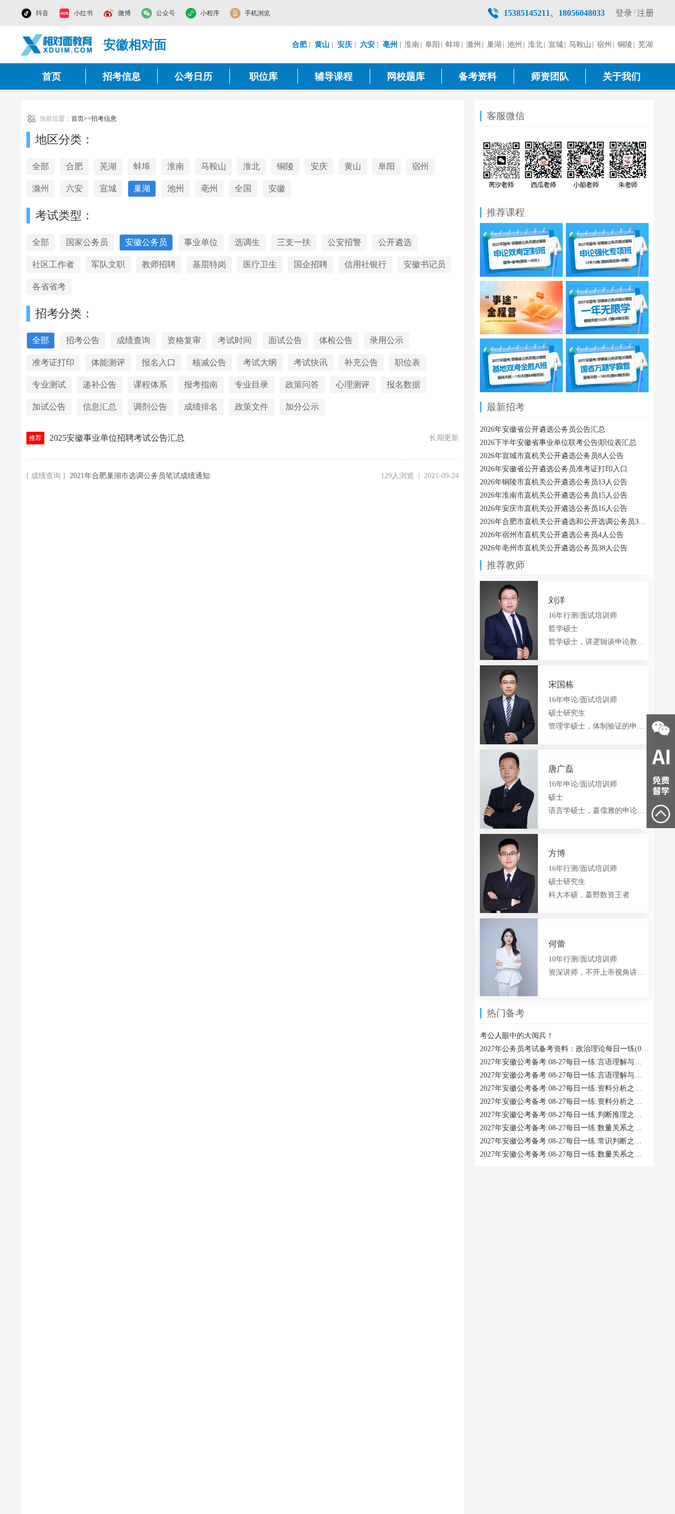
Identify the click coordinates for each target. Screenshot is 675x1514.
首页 (51, 76)
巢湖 (494, 44)
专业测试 (49, 384)
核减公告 (209, 362)
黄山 (352, 166)
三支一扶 (294, 242)
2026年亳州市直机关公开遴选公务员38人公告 (554, 548)
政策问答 (302, 384)
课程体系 (150, 384)
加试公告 (49, 406)
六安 (74, 188)
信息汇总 (100, 406)
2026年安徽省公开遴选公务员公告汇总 (542, 429)
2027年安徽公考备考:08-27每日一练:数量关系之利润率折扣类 (564, 1154)
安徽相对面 (135, 45)
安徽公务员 (146, 242)
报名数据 (403, 384)
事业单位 (201, 242)
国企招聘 (310, 264)
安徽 (276, 188)
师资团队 (550, 76)
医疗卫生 (260, 264)
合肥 (74, 166)
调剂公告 (150, 406)
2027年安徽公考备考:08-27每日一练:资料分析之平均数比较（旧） (564, 1088)
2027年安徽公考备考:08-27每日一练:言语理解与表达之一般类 (564, 1062)
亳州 (209, 188)
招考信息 (122, 76)
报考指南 (201, 384)
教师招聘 (159, 264)
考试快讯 (310, 362)
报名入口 (159, 362)
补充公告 (361, 362)
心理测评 (353, 384)
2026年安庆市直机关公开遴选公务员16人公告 (554, 508)
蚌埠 (453, 44)
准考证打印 (53, 362)
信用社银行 (365, 264)
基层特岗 (209, 264)
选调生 (247, 242)
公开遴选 (395, 242)
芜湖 (645, 44)
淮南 (411, 44)
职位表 (407, 362)
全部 (40, 166)
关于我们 (622, 76)
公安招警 (344, 242)
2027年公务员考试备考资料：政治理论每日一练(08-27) (564, 1049)
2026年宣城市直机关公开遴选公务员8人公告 (552, 456)
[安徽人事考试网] (57, 45)
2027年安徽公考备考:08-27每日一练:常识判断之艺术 (564, 1141)
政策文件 (251, 406)
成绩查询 (133, 340)
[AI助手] (661, 757)
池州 (514, 44)
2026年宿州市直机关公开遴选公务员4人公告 (552, 535)
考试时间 (235, 340)
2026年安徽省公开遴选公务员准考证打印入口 (554, 469)
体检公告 (336, 340)
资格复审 (184, 340)
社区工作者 (53, 264)
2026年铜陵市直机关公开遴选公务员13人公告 (554, 482)
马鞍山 (580, 44)
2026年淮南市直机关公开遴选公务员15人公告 (554, 495)
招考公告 (83, 340)
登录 (623, 12)
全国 (243, 188)
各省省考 (49, 286)
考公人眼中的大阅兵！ (517, 1036)
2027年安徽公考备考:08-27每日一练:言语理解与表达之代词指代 (564, 1075)
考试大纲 (260, 362)
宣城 (555, 44)
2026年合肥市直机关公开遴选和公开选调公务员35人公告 (564, 522)
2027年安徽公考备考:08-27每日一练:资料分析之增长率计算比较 (564, 1101)
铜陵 (625, 44)
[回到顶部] (661, 814)
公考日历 (194, 76)
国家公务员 (87, 242)
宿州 (604, 44)
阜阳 (432, 44)
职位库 (263, 76)
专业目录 (251, 384)
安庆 (319, 166)
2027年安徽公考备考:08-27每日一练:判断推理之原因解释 (564, 1115)
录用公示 (386, 340)
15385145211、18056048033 (554, 12)
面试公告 (285, 340)
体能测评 (108, 362)
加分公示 (302, 406)
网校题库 (406, 76)
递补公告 (100, 384)
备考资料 (478, 76)
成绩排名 (201, 406)
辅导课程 (334, 76)
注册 (645, 12)
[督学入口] (661, 785)
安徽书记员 (424, 264)
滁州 (473, 44)
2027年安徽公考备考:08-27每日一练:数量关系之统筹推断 (564, 1128)
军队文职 (108, 264)
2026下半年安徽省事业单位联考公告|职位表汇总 (558, 443)
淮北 (535, 44)
